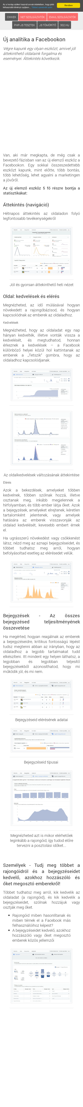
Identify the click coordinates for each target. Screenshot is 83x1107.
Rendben (68, 5)
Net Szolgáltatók (32, 17)
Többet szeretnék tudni (41, 7)
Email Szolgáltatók (62, 17)
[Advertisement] (41, 108)
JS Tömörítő (47, 25)
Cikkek (11, 17)
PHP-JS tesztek (24, 25)
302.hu (64, 25)
